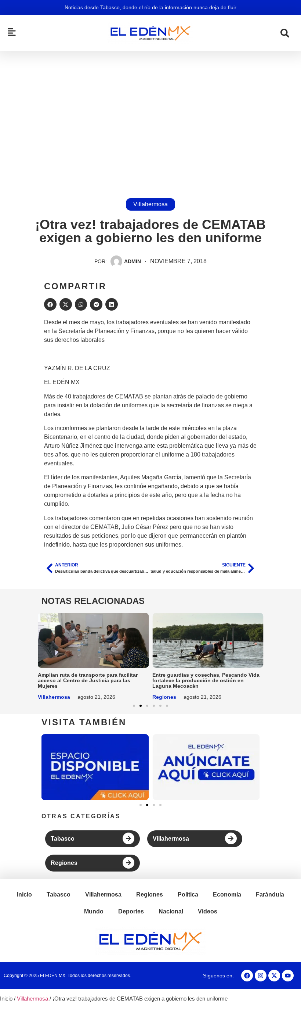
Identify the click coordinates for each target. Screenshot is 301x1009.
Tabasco (63, 839)
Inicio (24, 894)
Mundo (94, 911)
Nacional (171, 911)
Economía (227, 894)
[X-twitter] (274, 975)
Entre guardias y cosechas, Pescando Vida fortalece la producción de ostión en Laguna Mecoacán (206, 680)
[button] (50, 304)
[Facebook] (247, 975)
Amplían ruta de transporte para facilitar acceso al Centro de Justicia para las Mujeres (88, 680)
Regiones (164, 697)
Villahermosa (150, 204)
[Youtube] (288, 975)
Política (188, 894)
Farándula (270, 894)
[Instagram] (260, 975)
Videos (207, 911)
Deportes (131, 911)
